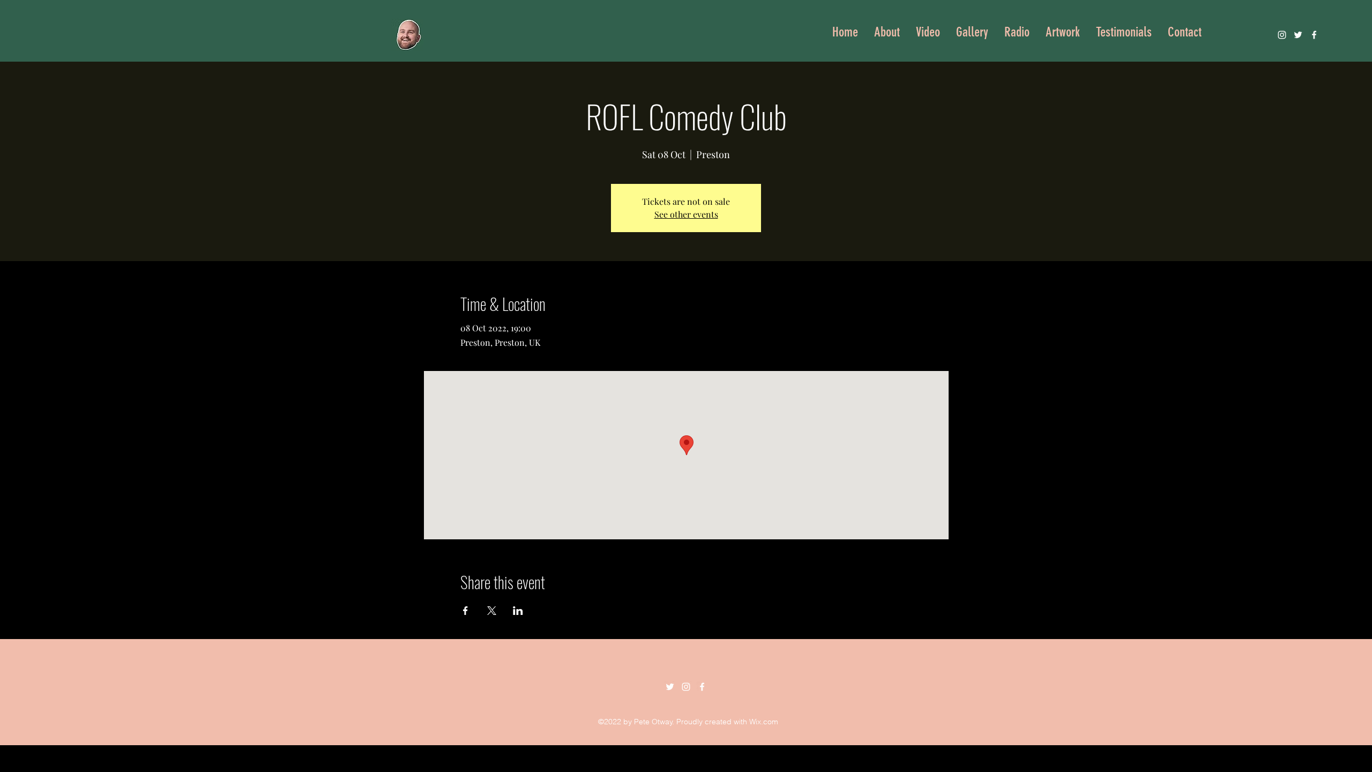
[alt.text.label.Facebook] (1314, 34)
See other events (686, 214)
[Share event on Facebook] (465, 610)
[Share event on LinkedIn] (518, 610)
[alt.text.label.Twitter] (1298, 34)
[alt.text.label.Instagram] (1282, 34)
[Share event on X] (492, 610)
